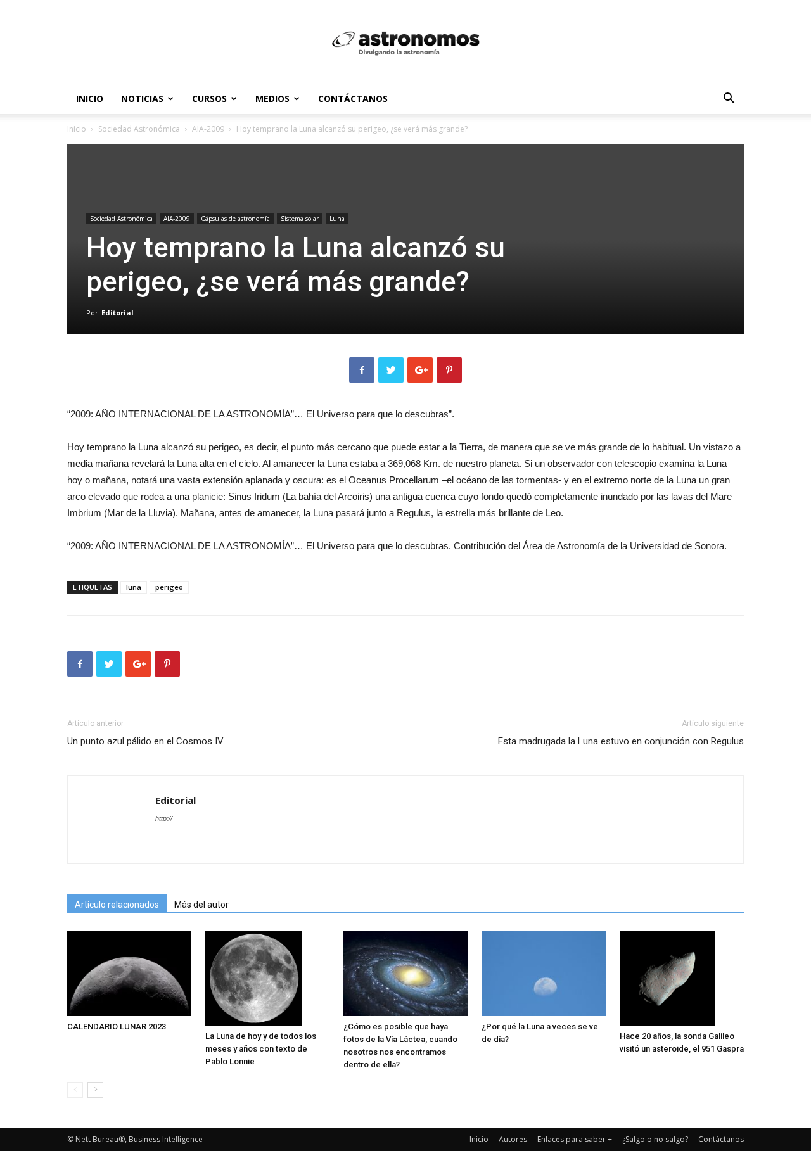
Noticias (142, 98)
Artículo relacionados (117, 905)
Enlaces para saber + (574, 1139)
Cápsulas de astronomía (235, 218)
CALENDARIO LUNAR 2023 (116, 1026)
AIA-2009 (208, 129)
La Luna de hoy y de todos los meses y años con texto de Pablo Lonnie (260, 1048)
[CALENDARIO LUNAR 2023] (129, 973)
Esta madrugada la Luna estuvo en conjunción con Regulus (621, 741)
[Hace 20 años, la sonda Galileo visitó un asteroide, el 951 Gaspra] (682, 978)
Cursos (209, 98)
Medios (272, 98)
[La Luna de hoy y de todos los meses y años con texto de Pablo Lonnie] (267, 978)
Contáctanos (353, 98)
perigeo (169, 587)
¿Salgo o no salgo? (655, 1139)
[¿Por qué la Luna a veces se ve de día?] (544, 973)
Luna (337, 218)
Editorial (117, 312)
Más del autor (201, 905)
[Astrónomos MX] (405, 43)
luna (133, 587)
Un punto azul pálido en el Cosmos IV (145, 741)
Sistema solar (300, 218)
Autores (513, 1139)
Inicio (89, 98)
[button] (728, 100)
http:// (163, 818)
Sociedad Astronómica (139, 129)
